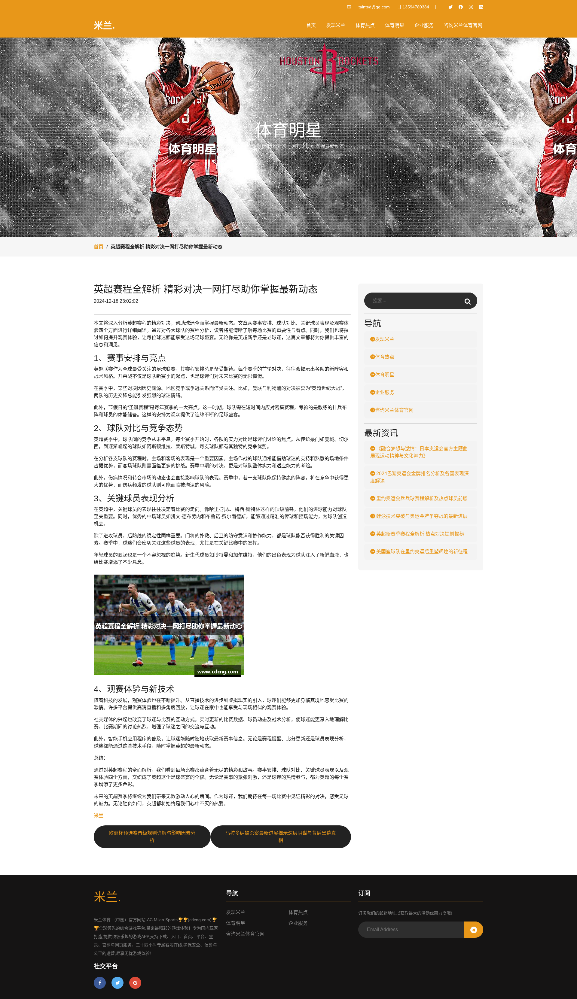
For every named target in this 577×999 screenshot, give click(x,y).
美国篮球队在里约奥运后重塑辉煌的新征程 (421, 551)
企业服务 (424, 25)
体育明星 (394, 25)
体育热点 (365, 25)
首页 (311, 25)
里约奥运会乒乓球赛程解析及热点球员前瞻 (421, 498)
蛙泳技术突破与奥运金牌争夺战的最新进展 (421, 516)
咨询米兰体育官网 (463, 25)
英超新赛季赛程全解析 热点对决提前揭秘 (419, 533)
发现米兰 (335, 25)
